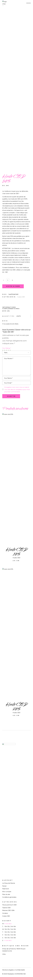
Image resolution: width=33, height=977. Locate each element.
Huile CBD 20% (16, 706)
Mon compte (6, 891)
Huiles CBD (21, 297)
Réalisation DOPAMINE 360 (16, 974)
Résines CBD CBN (8, 910)
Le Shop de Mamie (8, 883)
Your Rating (6, 348)
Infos (4, 954)
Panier (4, 886)
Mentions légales (8, 970)
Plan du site (6, 894)
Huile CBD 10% (16, 552)
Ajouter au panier (13, 286)
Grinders (5, 913)
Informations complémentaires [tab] (11, 308)
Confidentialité (20, 970)
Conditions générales (9, 897)
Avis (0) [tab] (6, 311)
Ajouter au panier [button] (16, 560)
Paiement (5, 889)
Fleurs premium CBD (9, 905)
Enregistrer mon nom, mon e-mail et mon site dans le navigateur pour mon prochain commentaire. (17, 389)
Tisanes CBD (6, 907)
